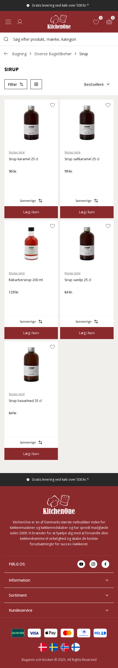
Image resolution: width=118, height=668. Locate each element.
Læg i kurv (31, 212)
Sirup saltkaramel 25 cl (81, 159)
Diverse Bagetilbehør (53, 53)
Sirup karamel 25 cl (23, 159)
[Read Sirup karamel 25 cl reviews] (15, 180)
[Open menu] (8, 22)
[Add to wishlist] (52, 105)
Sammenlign (28, 201)
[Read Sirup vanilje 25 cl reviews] (70, 301)
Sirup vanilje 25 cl (77, 280)
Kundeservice (20, 610)
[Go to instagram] (93, 564)
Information (19, 580)
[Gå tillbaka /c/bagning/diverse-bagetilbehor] (6, 54)
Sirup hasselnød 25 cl (25, 400)
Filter (12, 84)
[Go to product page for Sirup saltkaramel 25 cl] (87, 123)
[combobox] (59, 39)
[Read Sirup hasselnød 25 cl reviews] (15, 422)
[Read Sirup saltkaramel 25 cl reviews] (70, 180)
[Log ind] (19, 21)
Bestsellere (94, 84)
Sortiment (18, 595)
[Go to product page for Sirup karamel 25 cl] (31, 123)
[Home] (59, 22)
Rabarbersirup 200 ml (26, 280)
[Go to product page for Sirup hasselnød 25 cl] (31, 364)
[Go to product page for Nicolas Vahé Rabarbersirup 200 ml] (31, 243)
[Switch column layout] (36, 84)
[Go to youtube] (81, 564)
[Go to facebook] (105, 564)
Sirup (83, 53)
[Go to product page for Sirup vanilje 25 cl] (87, 243)
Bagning (19, 53)
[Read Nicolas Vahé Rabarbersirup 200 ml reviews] (15, 301)
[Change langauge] (42, 647)
